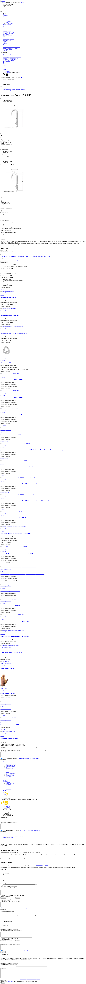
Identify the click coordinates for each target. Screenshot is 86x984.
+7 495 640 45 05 (6, 72)
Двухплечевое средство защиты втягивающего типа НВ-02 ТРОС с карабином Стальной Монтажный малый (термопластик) (35, 449)
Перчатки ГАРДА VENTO (8, 693)
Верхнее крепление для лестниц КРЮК (11, 435)
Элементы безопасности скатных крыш (11, 47)
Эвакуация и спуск (7, 40)
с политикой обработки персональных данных (29, 758)
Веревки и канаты (7, 44)
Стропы (4, 42)
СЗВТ (7, 767)
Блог (7, 788)
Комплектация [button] (5, 149)
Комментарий (3, 967)
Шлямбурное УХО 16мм (7, 362)
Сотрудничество (6, 18)
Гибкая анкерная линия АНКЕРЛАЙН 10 (12, 379)
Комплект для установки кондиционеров (12, 57)
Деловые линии (39, 865)
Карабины (5, 43)
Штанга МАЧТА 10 (6, 709)
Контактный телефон (5, 749)
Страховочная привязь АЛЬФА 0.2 (10, 605)
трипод (22, 2)
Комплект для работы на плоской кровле (12, 54)
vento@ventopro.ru (7, 71)
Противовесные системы (8, 32)
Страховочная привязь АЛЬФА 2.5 (10, 591)
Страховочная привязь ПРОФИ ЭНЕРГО (12, 652)
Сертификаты (6, 25)
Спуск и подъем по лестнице (9, 64)
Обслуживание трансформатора (10, 59)
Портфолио (5, 15)
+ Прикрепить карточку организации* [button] (10, 938)
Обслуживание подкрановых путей (10, 58)
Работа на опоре (6, 37)
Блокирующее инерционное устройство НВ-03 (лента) (15, 517)
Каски (4, 45)
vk (3, 792)
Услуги (4, 14)
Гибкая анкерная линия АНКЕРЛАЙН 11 (12, 397)
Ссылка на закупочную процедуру (8, 965)
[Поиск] (1, 11)
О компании (8, 21)
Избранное (5, 69)
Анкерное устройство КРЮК (8, 297)
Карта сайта (8, 789)
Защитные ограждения (8, 33)
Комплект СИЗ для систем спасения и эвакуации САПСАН (17, 553)
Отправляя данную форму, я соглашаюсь (20, 758)
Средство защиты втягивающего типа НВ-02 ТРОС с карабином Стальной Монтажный (25, 500)
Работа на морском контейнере (9, 62)
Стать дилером (9, 785)
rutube (4, 796)
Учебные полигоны (7, 34)
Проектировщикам (7, 16)
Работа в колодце (6, 61)
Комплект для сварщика (8, 55)
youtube (4, 794)
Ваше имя (3, 747)
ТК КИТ (46, 865)
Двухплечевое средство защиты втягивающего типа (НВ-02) (17, 466)
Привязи (5, 41)
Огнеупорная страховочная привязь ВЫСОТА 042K (15, 636)
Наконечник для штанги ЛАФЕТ (10, 725)
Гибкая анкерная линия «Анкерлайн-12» (12, 414)
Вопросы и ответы (7, 24)
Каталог (4, 761)
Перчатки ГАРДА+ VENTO (8, 668)
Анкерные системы (7, 31)
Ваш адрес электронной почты (7, 750)
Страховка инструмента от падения (10, 48)
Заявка (2, 889)
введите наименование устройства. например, (12, 2)
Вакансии (8, 22)
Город (2, 751)
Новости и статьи (9, 23)
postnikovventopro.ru (8, 837)
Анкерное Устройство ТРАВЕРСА (10, 315)
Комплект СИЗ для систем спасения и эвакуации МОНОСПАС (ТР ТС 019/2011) (23, 574)
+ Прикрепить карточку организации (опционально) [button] (13, 895)
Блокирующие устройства (8, 39)
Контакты (5, 26)
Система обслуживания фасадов (10, 63)
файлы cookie (10, 981)
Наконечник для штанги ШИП (9, 738)
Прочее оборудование (7, 49)
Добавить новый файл (5, 896)
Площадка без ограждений (8, 60)
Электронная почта (5, 964)
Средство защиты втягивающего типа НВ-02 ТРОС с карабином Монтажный (22, 483)
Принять (2, 982)
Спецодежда (5, 50)
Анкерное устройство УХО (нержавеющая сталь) (14, 333)
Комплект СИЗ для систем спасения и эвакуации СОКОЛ (16, 533)
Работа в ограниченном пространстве (11, 36)
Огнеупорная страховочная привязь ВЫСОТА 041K (15, 621)
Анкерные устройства (8, 35)
